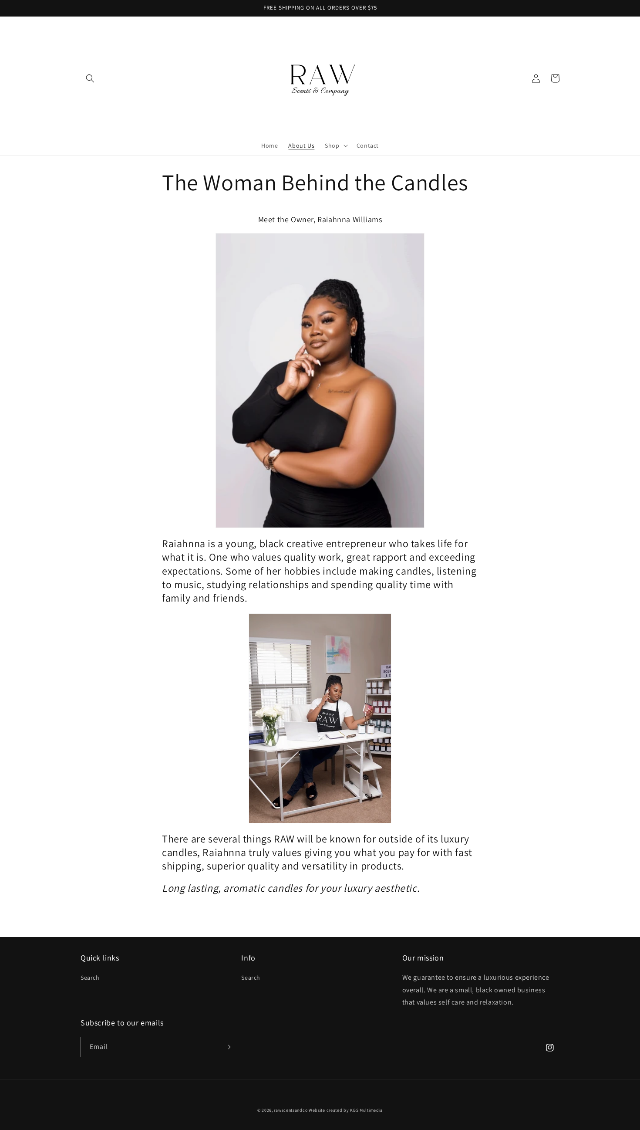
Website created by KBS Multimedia (346, 1110)
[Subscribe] (227, 1047)
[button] (90, 78)
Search (90, 977)
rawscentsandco (290, 1110)
